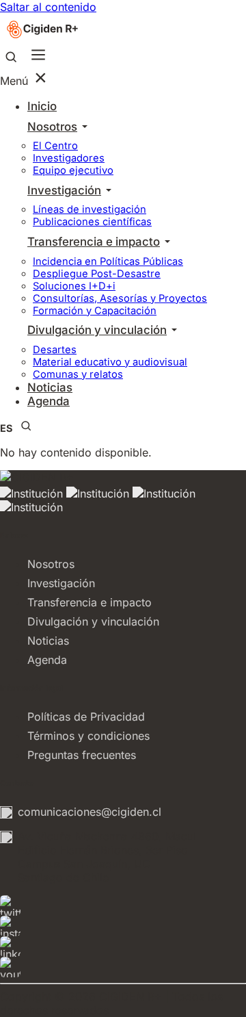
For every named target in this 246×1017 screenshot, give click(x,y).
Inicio (42, 106)
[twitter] (123, 905)
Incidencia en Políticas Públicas (108, 261)
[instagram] (123, 926)
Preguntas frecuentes (81, 755)
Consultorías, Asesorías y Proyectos (120, 298)
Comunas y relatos (78, 374)
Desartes (55, 350)
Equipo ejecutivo (73, 170)
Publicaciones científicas (92, 222)
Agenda (48, 401)
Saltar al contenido (48, 7)
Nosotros (52, 126)
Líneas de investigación (89, 209)
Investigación (64, 190)
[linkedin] (123, 946)
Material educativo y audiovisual (110, 362)
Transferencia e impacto (93, 241)
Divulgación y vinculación (97, 330)
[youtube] (123, 967)
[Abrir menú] (38, 55)
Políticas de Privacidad (86, 716)
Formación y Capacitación (94, 311)
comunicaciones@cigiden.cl (89, 812)
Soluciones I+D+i (74, 286)
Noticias (48, 640)
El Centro (55, 146)
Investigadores (69, 158)
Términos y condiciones (88, 736)
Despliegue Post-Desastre (97, 274)
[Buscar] (11, 57)
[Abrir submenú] (84, 126)
